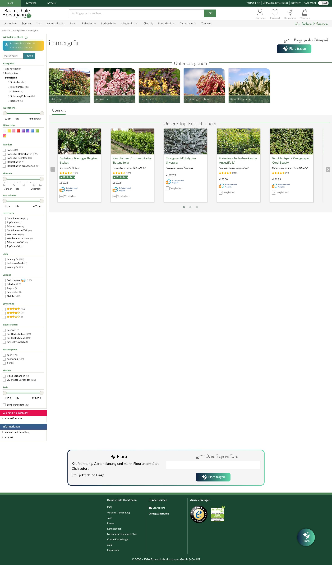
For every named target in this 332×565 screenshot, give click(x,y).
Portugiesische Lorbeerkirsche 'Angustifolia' (238, 160)
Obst (38, 23)
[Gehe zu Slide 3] (197, 207)
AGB (109, 545)
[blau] (32, 131)
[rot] (18, 131)
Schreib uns (159, 508)
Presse (110, 523)
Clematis (148, 23)
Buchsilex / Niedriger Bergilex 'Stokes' (78, 160)
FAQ (109, 507)
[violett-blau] (28, 131)
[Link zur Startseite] (17, 13)
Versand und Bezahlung (17, 432)
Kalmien (100, 99)
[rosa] (14, 131)
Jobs (109, 518)
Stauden (26, 23)
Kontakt (296, 3)
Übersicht (59, 110)
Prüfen (29, 56)
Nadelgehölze (108, 23)
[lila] (23, 131)
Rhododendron (166, 23)
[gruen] (37, 131)
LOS (210, 13)
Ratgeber (31, 3)
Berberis (145, 99)
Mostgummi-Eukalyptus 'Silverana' (181, 160)
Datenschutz (114, 529)
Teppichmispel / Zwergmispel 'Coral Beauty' (290, 160)
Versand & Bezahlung (275, 3)
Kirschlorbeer (238, 99)
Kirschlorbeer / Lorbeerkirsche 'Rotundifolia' (132, 160)
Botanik (51, 3)
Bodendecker (88, 23)
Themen (206, 23)
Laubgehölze (10, 23)
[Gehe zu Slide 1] (184, 207)
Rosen (73, 23)
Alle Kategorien (13, 69)
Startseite (6, 31)
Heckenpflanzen (55, 23)
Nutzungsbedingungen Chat (122, 534)
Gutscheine (253, 3)
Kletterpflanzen (129, 23)
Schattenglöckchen (197, 99)
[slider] (5, 113)
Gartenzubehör (188, 23)
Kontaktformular (13, 418)
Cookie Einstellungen (118, 539)
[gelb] (9, 131)
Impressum (113, 550)
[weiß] (4, 131)
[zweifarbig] (4, 136)
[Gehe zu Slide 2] (190, 207)
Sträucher (56, 99)
